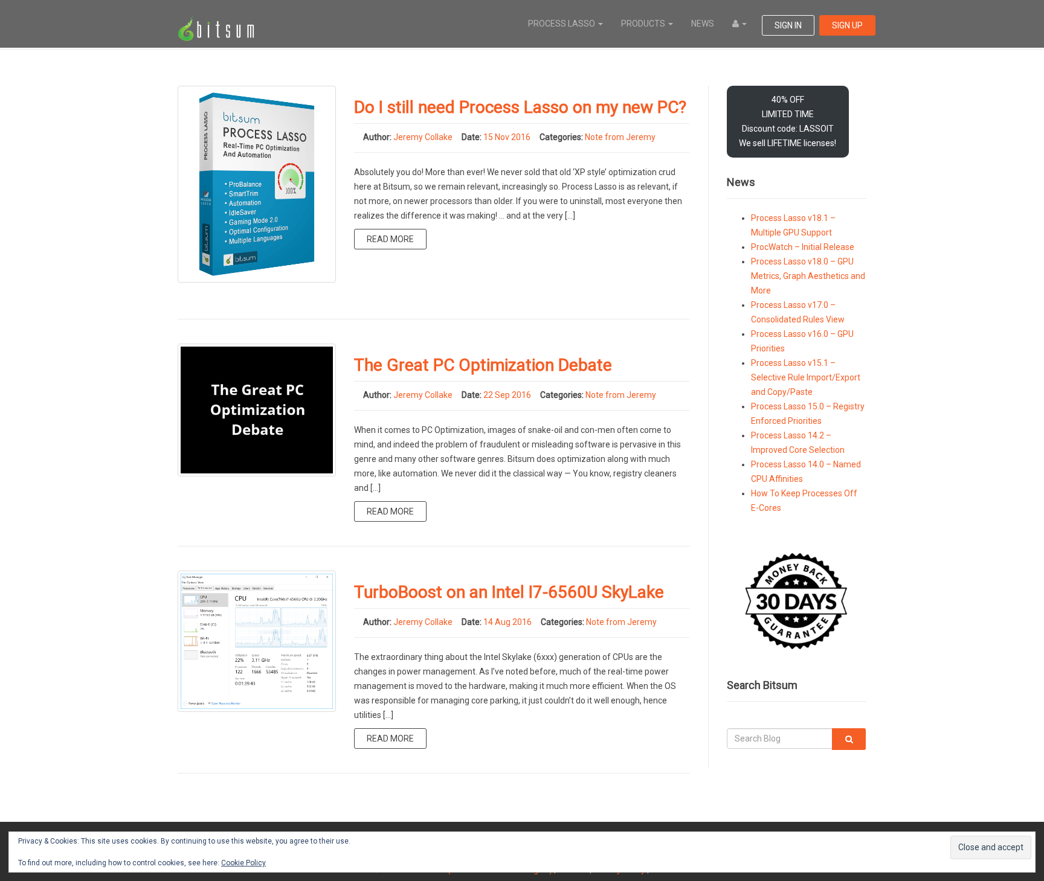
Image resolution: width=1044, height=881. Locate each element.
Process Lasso (562, 23)
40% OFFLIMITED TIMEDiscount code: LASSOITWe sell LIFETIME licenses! (787, 121)
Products (644, 23)
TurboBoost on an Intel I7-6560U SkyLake (509, 592)
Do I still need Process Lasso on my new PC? (520, 107)
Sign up (847, 25)
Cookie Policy (243, 863)
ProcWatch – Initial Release (802, 247)
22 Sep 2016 (507, 395)
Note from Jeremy (620, 137)
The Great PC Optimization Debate (483, 365)
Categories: (561, 137)
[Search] (849, 739)
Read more (390, 239)
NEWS (702, 23)
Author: (377, 137)
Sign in (788, 25)
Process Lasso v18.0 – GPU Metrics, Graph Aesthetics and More (808, 276)
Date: (472, 137)
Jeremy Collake (423, 137)
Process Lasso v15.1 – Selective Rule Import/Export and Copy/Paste (805, 377)
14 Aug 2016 (507, 622)
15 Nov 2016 (506, 137)
